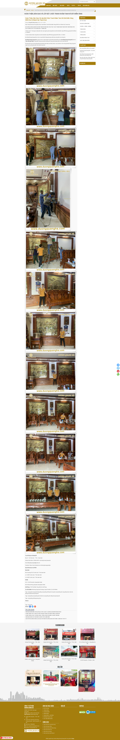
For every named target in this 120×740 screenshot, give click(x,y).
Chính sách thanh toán (48, 729)
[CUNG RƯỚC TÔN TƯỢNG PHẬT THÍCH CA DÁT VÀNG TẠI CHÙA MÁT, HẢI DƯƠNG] (69, 678)
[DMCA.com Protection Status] (82, 712)
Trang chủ (48, 5)
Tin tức (73, 5)
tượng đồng (44, 591)
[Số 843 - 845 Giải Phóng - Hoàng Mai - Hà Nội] (32, 651)
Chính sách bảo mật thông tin (49, 733)
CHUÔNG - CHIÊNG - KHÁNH (85, 26)
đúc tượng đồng (57, 591)
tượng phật (30, 591)
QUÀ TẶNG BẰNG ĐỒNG (85, 40)
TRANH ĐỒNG (83, 29)
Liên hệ (79, 5)
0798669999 (32, 724)
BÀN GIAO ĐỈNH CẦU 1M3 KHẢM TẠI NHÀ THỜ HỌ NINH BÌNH (38, 616)
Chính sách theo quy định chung (50, 724)
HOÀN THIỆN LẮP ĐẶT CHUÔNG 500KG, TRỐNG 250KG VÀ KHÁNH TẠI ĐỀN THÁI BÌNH (42, 615)
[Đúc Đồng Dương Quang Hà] (34, 3)
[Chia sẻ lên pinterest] (35, 606)
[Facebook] (118, 365)
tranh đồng (30, 604)
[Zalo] (118, 368)
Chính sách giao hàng (48, 726)
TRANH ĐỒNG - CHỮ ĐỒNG (49, 715)
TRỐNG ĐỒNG (83, 34)
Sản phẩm (62, 5)
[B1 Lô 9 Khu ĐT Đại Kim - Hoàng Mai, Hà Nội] (87, 634)
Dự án (68, 5)
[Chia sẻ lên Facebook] (30, 606)
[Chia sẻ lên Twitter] (33, 606)
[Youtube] (118, 371)
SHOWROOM (60, 625)
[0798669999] (118, 374)
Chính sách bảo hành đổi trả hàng (50, 727)
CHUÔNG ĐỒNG (47, 711)
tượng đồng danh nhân (37, 595)
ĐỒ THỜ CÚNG (83, 20)
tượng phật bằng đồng (37, 591)
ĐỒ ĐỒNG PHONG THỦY (85, 37)
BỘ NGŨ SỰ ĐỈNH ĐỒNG (84, 23)
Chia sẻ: (26, 600)
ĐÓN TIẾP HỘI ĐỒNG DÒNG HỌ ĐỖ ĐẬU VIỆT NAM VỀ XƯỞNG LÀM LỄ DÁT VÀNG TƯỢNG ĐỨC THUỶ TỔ (46, 618)
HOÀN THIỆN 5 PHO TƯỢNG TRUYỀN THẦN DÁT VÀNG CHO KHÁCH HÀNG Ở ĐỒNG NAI (43, 613)
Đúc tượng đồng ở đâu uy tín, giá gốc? (87, 48)
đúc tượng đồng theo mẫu (66, 591)
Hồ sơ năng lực (86, 5)
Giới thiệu (55, 5)
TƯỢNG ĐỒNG (83, 31)
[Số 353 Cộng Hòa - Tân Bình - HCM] (87, 652)
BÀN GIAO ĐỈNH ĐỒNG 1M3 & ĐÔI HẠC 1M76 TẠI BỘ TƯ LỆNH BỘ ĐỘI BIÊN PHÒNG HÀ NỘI (43, 611)
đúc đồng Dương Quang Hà (33, 593)
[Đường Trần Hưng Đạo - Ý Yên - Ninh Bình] (32, 634)
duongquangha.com (33, 727)
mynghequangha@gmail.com (33, 725)
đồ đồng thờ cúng (50, 591)
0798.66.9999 (7, 738)
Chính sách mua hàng (48, 731)
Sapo (73, 738)
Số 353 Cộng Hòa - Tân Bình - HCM (87, 660)
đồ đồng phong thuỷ (37, 598)
